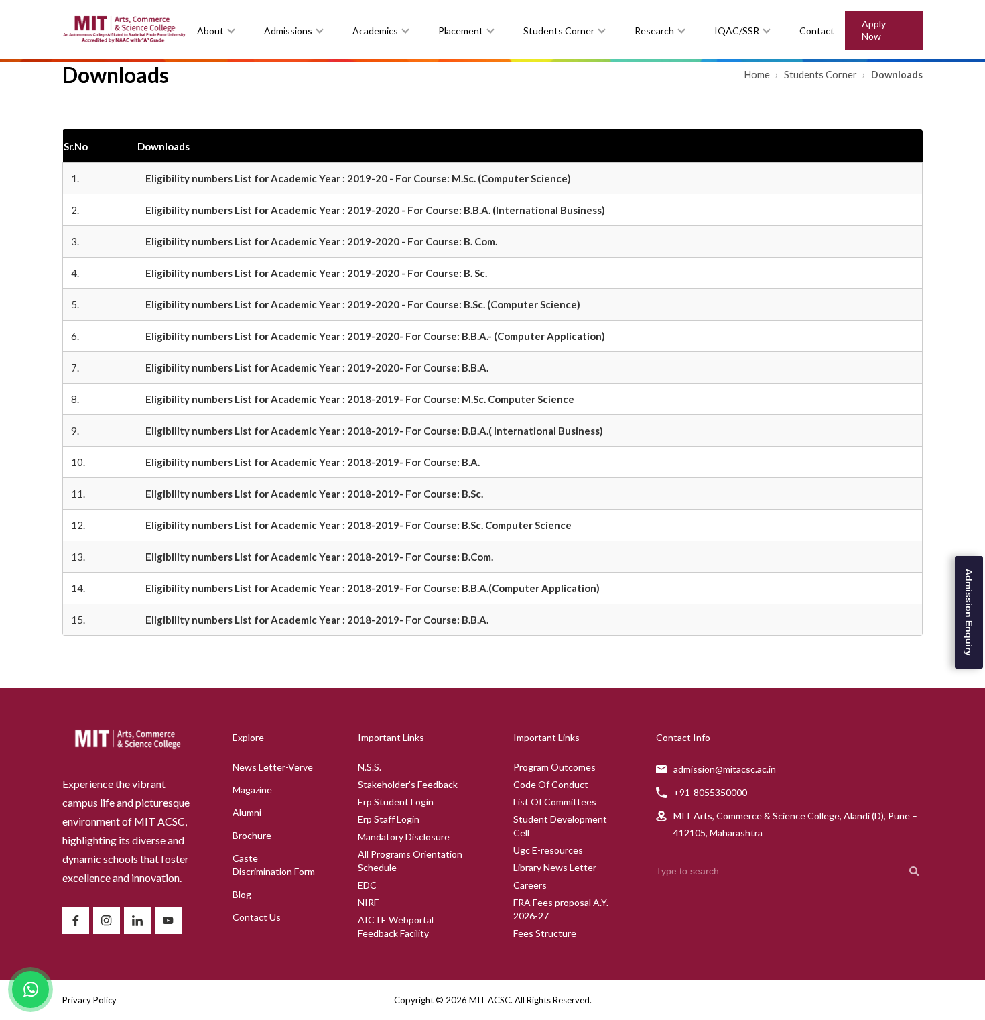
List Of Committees (554, 801)
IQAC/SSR (736, 30)
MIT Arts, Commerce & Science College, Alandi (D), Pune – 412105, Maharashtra (795, 824)
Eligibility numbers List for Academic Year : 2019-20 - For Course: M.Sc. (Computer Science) (358, 178)
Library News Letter (554, 867)
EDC (367, 885)
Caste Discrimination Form (274, 864)
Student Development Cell (560, 825)
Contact (816, 30)
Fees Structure (544, 933)
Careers (530, 885)
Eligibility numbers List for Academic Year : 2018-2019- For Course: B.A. (312, 462)
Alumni (247, 812)
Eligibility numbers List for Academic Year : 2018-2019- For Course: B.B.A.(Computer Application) (372, 588)
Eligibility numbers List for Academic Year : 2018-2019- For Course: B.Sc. (314, 494)
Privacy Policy (89, 1000)
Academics (375, 30)
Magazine (252, 789)
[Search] (914, 870)
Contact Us (257, 917)
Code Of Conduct (550, 784)
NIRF (368, 902)
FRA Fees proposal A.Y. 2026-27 (560, 909)
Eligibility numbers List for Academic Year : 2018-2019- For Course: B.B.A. (316, 620)
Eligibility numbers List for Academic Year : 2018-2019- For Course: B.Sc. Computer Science (358, 525)
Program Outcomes (554, 767)
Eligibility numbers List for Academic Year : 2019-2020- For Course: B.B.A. (316, 367)
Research (654, 30)
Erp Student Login (396, 801)
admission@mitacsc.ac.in (724, 769)
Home (758, 74)
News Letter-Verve (273, 767)
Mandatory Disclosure (404, 836)
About (210, 30)
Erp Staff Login (388, 819)
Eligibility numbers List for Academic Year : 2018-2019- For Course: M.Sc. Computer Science (359, 399)
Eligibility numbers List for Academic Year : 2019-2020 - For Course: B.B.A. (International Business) (375, 210)
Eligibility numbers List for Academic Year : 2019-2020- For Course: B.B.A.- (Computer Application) (375, 336)
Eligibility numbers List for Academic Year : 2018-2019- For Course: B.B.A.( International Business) (374, 430)
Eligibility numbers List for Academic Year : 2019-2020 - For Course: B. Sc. (316, 273)
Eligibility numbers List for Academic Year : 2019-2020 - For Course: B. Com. (321, 241)
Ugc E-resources (548, 850)
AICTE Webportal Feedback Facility (396, 926)
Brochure (252, 835)
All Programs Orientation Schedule (410, 860)
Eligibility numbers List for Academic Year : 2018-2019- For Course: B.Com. (319, 557)
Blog (242, 894)
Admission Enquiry (969, 612)
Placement (460, 30)
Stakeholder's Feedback (408, 784)
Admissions (288, 30)
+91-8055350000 (710, 792)
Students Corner (558, 30)
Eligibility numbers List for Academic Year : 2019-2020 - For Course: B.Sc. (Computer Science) (362, 304)
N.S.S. (369, 767)
